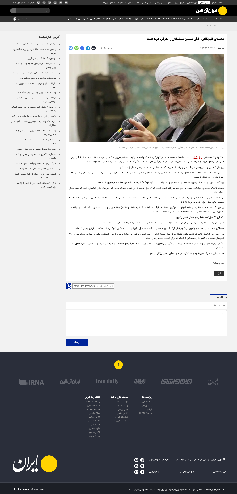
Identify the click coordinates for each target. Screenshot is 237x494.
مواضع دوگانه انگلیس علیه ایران (41, 58)
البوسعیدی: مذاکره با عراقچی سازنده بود (38, 78)
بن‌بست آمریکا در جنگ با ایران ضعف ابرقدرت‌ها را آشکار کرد (33, 123)
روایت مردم (94, 436)
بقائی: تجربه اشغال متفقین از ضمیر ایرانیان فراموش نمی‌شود (36, 185)
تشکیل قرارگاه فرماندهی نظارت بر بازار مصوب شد (33, 73)
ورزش (77, 19)
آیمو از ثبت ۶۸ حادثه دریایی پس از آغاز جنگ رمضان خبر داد (35, 132)
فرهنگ (149, 19)
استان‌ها (106, 19)
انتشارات (122, 2)
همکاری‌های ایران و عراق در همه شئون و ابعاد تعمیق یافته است (35, 176)
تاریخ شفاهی (94, 421)
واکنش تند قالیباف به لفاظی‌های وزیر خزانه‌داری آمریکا (34, 51)
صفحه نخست (218, 19)
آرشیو (70, 19)
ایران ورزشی (160, 2)
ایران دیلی (179, 2)
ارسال (77, 342)
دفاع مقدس (94, 413)
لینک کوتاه (108, 286)
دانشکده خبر (133, 2)
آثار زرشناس (94, 432)
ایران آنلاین (204, 2)
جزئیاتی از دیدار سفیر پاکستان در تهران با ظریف (34, 44)
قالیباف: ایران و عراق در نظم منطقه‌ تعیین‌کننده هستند (35, 85)
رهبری (197, 19)
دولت (190, 19)
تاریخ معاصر (94, 417)
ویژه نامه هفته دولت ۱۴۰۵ (174, 19)
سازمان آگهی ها (120, 421)
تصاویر (85, 19)
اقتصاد (157, 19)
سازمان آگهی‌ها (109, 2)
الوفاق (170, 2)
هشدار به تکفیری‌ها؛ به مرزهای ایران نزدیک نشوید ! (36, 156)
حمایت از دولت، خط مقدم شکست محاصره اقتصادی (36, 142)
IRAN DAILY (145, 413)
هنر (142, 19)
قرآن (219, 274)
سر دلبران (95, 425)
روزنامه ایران (192, 2)
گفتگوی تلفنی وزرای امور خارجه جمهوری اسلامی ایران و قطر (34, 65)
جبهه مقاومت (93, 409)
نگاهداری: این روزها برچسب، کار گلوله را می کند (34, 116)
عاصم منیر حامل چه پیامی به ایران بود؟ (38, 169)
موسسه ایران (217, 2)
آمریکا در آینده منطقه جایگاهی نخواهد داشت (35, 163)
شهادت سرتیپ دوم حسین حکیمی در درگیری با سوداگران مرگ (35, 100)
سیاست (206, 19)
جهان (136, 19)
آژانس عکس (147, 2)
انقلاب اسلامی (93, 406)
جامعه (128, 19)
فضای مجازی (118, 19)
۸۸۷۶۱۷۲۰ (217, 472)
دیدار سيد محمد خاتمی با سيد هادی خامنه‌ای (35, 149)
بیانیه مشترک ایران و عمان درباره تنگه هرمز (36, 92)
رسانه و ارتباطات (92, 402)
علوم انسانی (94, 428)
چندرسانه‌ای (95, 19)
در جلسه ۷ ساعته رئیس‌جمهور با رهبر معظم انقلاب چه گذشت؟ (33, 109)
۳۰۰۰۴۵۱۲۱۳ (185, 472)
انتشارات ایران (121, 417)
